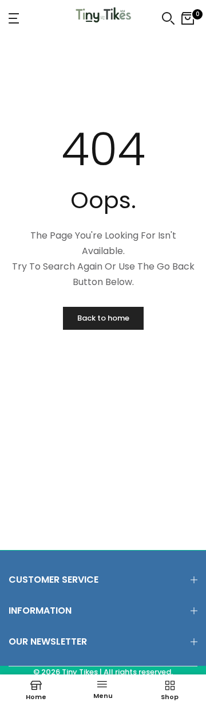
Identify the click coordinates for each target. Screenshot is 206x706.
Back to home (103, 318)
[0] (187, 18)
